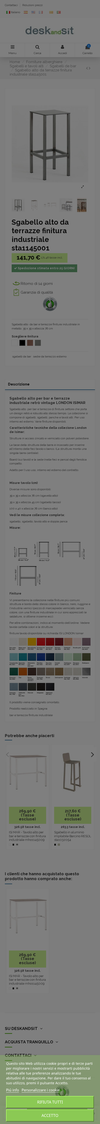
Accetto (50, 1115)
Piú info (12, 1089)
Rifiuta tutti (50, 1102)
